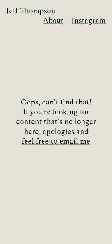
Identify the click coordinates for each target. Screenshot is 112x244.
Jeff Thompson (30, 11)
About (53, 21)
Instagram (89, 21)
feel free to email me (56, 141)
